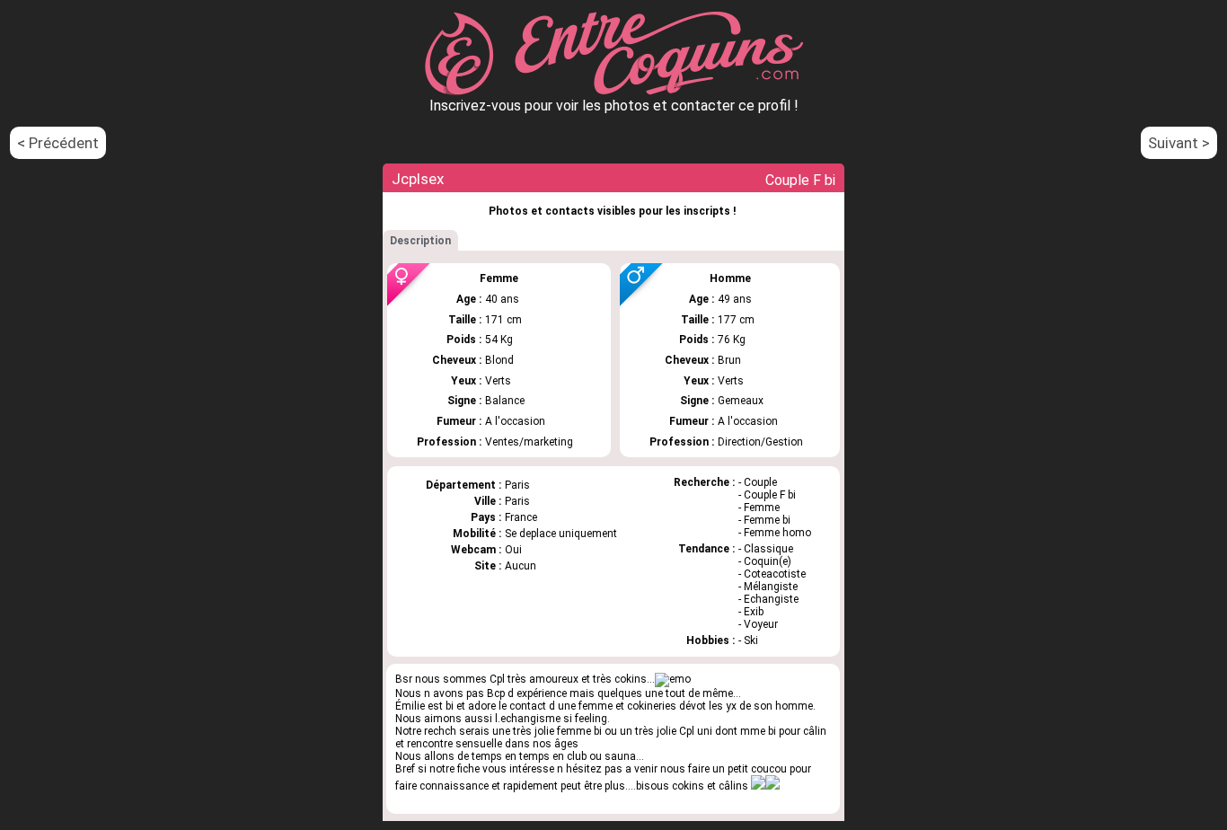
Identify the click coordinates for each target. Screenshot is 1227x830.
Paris (517, 501)
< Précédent (58, 143)
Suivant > (1179, 143)
